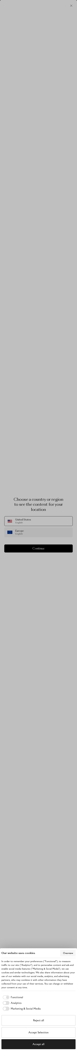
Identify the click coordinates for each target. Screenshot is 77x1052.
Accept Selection (38, 1032)
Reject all (38, 1020)
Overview (68, 953)
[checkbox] (12, 997)
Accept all (38, 1044)
